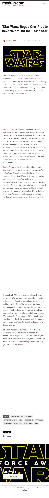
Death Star (14, 417)
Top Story (28, 423)
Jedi (20, 420)
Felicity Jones (8, 129)
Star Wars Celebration (30, 76)
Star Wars (39, 420)
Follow (13, 476)
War (36, 423)
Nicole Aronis (11, 41)
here (21, 345)
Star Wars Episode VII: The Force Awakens (25, 336)
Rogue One (29, 420)
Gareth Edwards (9, 167)
